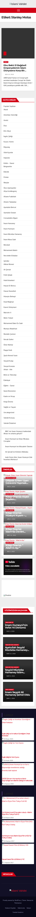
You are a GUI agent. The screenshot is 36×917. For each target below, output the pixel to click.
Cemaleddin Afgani (11, 218)
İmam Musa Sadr (10, 239)
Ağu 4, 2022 (11, 519)
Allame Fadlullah (10, 196)
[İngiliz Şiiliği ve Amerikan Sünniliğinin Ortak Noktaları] (18, 724)
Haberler (7, 158)
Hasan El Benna (10, 286)
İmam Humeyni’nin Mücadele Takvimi (18, 446)
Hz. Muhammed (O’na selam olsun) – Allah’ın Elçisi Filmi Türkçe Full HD (17, 813)
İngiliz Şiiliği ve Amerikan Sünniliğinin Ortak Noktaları (16, 735)
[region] (18, 588)
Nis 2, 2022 (11, 551)
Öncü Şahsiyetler (10, 188)
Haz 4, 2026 (10, 631)
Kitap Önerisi (8, 402)
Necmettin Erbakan (11, 256)
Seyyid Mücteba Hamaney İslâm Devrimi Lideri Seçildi (17, 672)
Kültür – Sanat (9, 163)
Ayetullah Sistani (10, 213)
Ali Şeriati (7, 270)
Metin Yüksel (8, 318)
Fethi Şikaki (8, 275)
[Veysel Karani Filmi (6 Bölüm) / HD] (18, 850)
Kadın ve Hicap (9, 396)
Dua (5, 126)
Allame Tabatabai (10, 202)
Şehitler (6, 261)
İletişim (29, 908)
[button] (33, 10)
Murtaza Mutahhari (10, 329)
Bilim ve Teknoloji (10, 375)
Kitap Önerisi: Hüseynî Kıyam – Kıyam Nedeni (15, 515)
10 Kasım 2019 (9, 817)
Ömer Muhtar (8, 345)
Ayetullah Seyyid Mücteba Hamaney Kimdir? (16, 650)
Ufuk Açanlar (8, 152)
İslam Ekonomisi (10, 391)
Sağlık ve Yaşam (10, 407)
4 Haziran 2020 (9, 784)
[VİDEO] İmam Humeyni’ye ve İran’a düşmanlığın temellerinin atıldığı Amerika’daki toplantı (17, 780)
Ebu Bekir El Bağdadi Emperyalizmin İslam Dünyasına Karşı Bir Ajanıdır (15, 69)
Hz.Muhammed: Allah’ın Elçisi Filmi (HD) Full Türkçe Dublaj (16, 837)
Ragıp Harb (8, 350)
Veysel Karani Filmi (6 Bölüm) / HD (13, 859)
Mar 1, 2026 (11, 698)
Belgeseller (8, 166)
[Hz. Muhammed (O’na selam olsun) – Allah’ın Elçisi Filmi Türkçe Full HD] (18, 803)
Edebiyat (7, 380)
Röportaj (7, 147)
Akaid (6, 109)
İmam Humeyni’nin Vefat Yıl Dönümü (16, 626)
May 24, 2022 (11, 535)
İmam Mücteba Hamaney (13, 234)
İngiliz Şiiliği (8, 136)
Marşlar (6, 182)
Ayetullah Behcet (10, 207)
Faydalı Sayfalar (10, 106)
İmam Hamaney (9, 223)
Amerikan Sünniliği (11, 115)
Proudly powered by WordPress (12, 900)
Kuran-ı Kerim (9, 142)
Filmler (6, 177)
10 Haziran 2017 (9, 841)
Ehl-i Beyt (7, 131)
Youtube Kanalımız (18, 912)
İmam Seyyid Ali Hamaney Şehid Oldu (17, 693)
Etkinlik (6, 172)
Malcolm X (7, 312)
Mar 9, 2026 (11, 676)
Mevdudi (7, 245)
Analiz (6, 62)
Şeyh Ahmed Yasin (10, 355)
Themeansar (17, 903)
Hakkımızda (21, 908)
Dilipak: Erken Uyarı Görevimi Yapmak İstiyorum (17, 483)
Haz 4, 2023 (11, 486)
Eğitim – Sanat (9, 386)
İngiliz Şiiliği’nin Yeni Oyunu (10, 757)
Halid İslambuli (9, 280)
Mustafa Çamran (10, 334)
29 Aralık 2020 (8, 760)
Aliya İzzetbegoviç (10, 191)
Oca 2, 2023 (11, 503)
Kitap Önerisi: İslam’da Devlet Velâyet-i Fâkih (15, 532)
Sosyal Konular (9, 366)
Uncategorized (9, 412)
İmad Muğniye (9, 302)
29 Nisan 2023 (8, 739)
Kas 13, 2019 (9, 74)
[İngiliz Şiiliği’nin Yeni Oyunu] (18, 748)
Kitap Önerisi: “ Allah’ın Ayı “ (14, 546)
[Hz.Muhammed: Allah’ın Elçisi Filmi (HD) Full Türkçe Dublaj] (18, 826)
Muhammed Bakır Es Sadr (13, 323)
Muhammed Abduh (10, 250)
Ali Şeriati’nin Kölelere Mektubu (16, 452)
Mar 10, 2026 (11, 653)
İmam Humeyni (9, 229)
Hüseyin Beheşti (10, 296)
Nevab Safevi (8, 339)
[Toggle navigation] (18, 10)
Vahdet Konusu (9, 418)
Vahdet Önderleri (10, 423)
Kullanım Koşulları (10, 908)
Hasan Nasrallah (10, 291)
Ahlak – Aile (8, 369)
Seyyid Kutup (8, 361)
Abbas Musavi (9, 264)
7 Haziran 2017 (9, 862)
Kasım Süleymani (10, 307)
